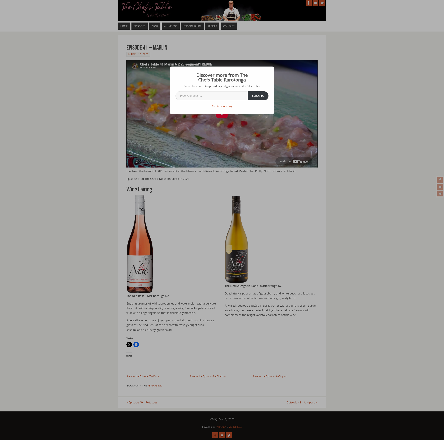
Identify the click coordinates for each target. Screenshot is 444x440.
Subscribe (258, 95)
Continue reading (222, 106)
